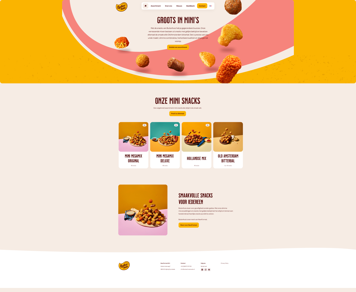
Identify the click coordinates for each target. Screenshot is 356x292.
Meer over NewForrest (188, 225)
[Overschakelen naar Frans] (210, 5)
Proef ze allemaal (177, 113)
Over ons (168, 6)
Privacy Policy (224, 263)
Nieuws (179, 6)
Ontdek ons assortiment (178, 47)
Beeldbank (190, 6)
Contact (202, 6)
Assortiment (156, 6)
